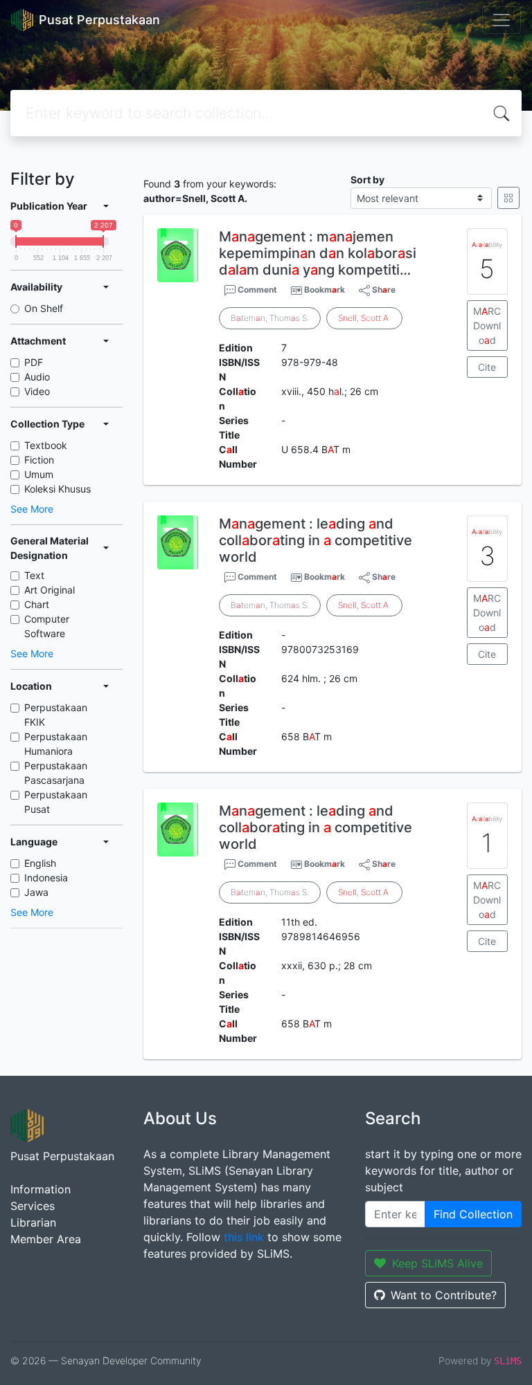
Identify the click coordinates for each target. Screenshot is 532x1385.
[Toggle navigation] (501, 20)
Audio (37, 377)
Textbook (45, 445)
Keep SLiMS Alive (437, 1263)
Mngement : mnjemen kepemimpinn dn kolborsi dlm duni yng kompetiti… (317, 253)
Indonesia (46, 877)
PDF (33, 362)
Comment (256, 289)
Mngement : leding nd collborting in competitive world (315, 540)
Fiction (39, 460)
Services (32, 1206)
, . (364, 318)
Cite (487, 367)
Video (37, 391)
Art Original (49, 590)
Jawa (36, 892)
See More (31, 509)
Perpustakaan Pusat (55, 802)
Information (40, 1189)
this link (244, 1237)
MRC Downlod (487, 325)
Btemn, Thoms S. (270, 318)
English (40, 863)
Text (34, 575)
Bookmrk (324, 289)
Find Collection (473, 1214)
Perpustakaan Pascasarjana (55, 773)
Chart (36, 604)
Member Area (45, 1239)
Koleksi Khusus (57, 489)
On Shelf (43, 308)
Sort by (367, 179)
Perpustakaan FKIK (55, 714)
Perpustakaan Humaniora (55, 744)
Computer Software (46, 626)
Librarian (33, 1222)
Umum (38, 474)
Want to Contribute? (444, 1295)
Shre (383, 289)
